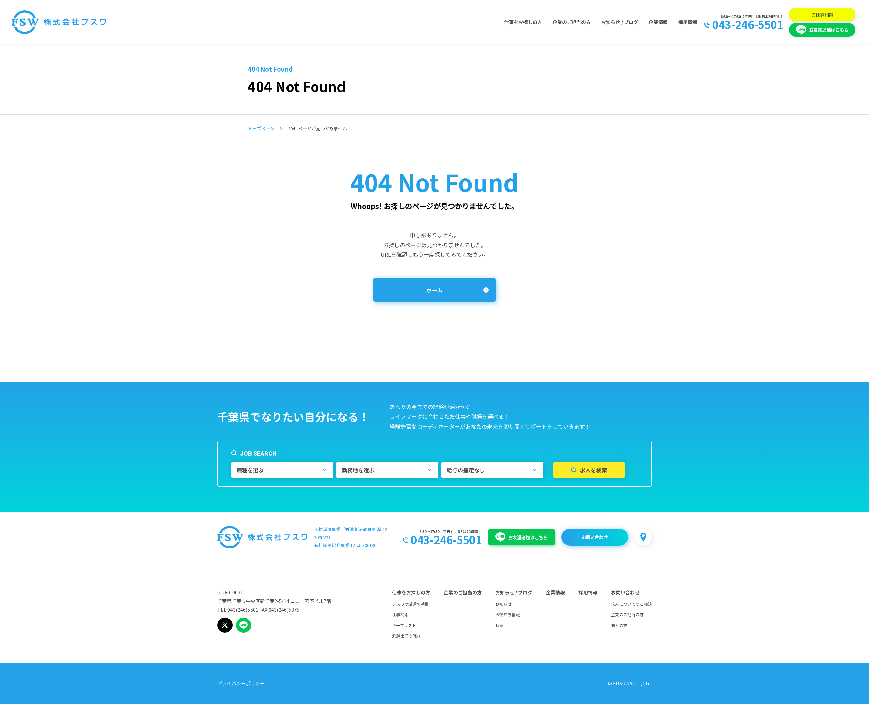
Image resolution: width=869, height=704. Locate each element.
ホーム (434, 290)
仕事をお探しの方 (523, 22)
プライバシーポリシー (241, 683)
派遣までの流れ (406, 636)
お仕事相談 (822, 14)
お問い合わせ (594, 537)
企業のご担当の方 (572, 22)
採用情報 (687, 22)
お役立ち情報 (507, 614)
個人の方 (619, 625)
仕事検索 (400, 614)
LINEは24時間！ (769, 16)
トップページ (261, 128)
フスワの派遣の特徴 (410, 604)
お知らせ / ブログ (619, 22)
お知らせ (503, 604)
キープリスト (404, 625)
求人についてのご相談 (631, 604)
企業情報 (658, 22)
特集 (499, 625)
